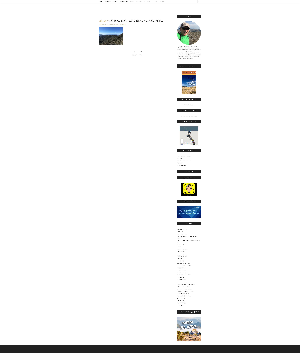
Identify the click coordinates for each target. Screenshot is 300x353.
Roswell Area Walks (182, 286)
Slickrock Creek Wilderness (185, 291)
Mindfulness (180, 260)
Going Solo (180, 251)
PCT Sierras (180, 158)
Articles (179, 231)
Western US (180, 303)
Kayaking (179, 258)
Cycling (179, 246)
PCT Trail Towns (181, 279)
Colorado (179, 244)
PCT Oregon (180, 163)
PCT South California (183, 274)
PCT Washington (181, 165)
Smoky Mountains (182, 293)
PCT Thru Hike (181, 277)
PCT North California (183, 265)
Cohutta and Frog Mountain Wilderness (188, 240)
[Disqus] (136, 80)
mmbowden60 (114, 24)
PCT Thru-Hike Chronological (189, 116)
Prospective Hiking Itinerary (185, 284)
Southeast (180, 298)
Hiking (179, 253)
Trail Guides (180, 300)
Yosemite (179, 305)
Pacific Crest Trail (182, 263)
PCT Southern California (184, 156)
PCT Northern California (184, 160)
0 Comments (123, 24)
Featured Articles (182, 249)
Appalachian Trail (182, 229)
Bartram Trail (181, 234)
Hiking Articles (181, 256)
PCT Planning (180, 270)
